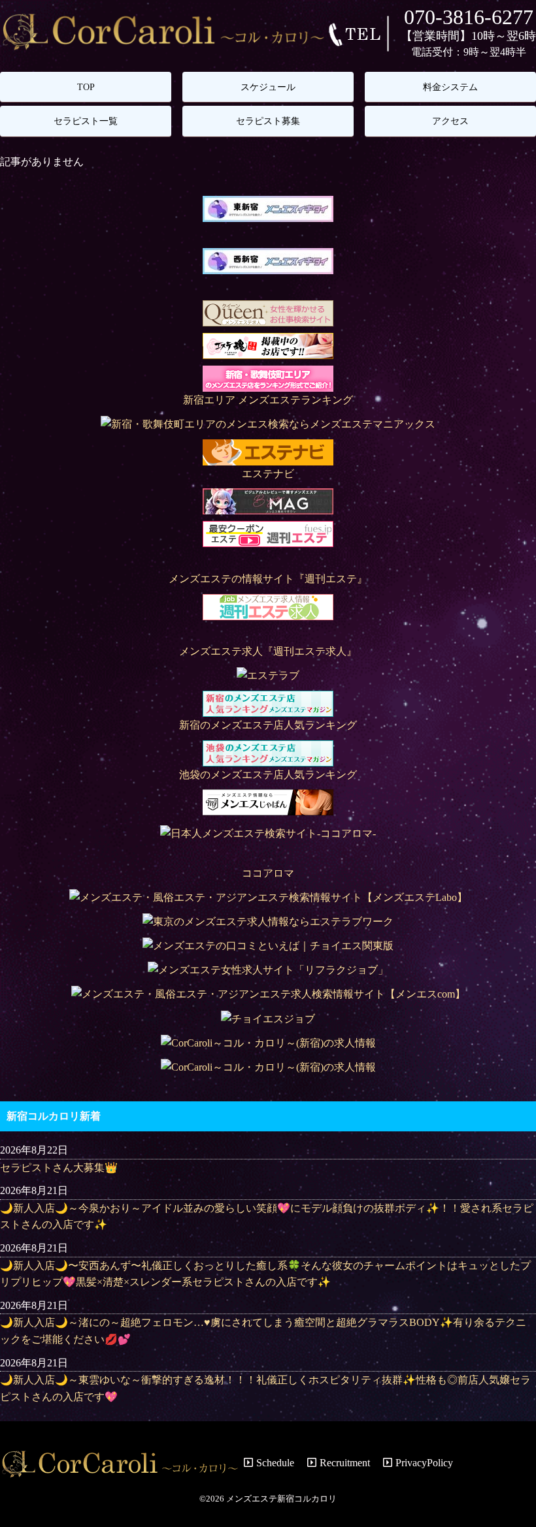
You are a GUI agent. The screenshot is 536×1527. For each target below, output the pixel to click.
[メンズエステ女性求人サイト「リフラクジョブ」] (268, 970)
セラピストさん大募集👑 (59, 1167)
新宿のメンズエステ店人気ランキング (268, 725)
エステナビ (268, 473)
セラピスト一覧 (86, 121)
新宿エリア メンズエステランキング (268, 399)
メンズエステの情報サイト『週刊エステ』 (268, 578)
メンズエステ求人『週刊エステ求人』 (268, 651)
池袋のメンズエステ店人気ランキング (268, 774)
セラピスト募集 (268, 121)
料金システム (450, 87)
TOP (86, 87)
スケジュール (268, 87)
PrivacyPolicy (424, 1462)
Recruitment (345, 1462)
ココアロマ (268, 873)
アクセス (450, 121)
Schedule (275, 1462)
